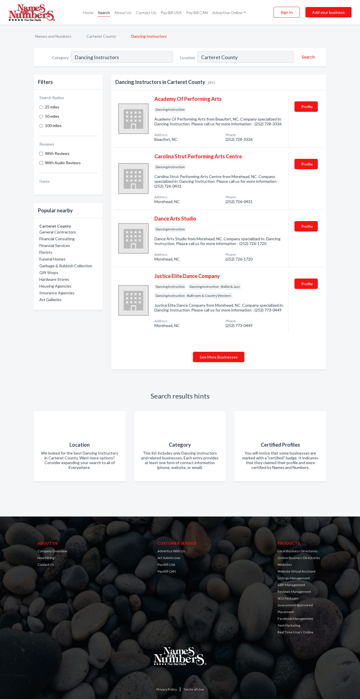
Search (104, 12)
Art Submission (169, 558)
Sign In (287, 12)
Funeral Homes (52, 259)
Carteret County (101, 36)
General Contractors (57, 232)
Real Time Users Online (295, 632)
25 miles (52, 106)
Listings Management (294, 578)
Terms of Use (193, 689)
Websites (285, 564)
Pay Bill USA (171, 12)
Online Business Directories (299, 558)
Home (88, 12)
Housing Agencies (55, 286)
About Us (122, 12)
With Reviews (57, 153)
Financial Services (54, 245)
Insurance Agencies (57, 292)
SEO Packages (288, 598)
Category (60, 57)
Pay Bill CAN (197, 12)
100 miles (53, 125)
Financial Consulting (57, 238)
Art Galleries (50, 299)
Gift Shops (48, 272)
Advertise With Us (171, 551)
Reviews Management (294, 591)
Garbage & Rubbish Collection (65, 265)
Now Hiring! (46, 558)
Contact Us (146, 12)
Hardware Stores (54, 279)
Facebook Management (295, 618)
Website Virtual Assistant (297, 571)
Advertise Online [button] (227, 12)
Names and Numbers (53, 36)
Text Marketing (289, 625)
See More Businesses (219, 357)
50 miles (52, 116)
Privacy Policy (166, 689)
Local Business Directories (298, 551)
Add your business (328, 12)
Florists (45, 252)
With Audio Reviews (63, 162)
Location (187, 57)
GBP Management (291, 585)
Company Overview (52, 551)
